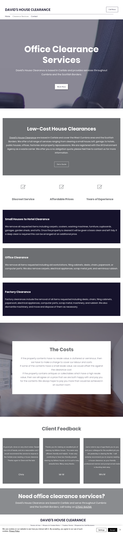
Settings (101, 530)
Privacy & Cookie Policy (51, 525)
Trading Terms (67, 525)
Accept (112, 530)
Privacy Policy (14, 531)
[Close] (120, 530)
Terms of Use (35, 525)
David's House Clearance (22, 137)
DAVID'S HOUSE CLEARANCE (27, 9)
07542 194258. (84, 507)
